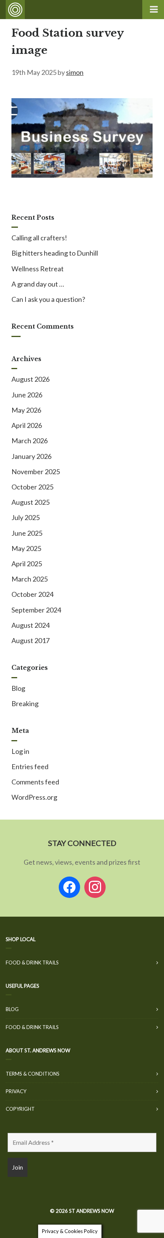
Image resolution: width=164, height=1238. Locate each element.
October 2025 (32, 487)
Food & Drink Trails (32, 962)
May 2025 (26, 548)
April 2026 (26, 425)
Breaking (25, 703)
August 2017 (30, 640)
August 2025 (30, 502)
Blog (18, 688)
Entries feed (29, 766)
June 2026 (26, 395)
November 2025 (35, 471)
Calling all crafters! (39, 237)
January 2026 (31, 456)
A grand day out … (37, 284)
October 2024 (32, 594)
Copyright (20, 1109)
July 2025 (25, 517)
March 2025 (29, 579)
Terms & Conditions (32, 1074)
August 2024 (30, 625)
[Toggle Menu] (153, 9)
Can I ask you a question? (48, 299)
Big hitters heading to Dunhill (54, 253)
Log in (20, 751)
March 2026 (29, 440)
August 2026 (30, 379)
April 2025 (26, 563)
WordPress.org (34, 797)
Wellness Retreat (37, 268)
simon (75, 72)
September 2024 (36, 610)
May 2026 (26, 410)
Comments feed (35, 782)
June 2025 (26, 533)
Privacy (16, 1091)
